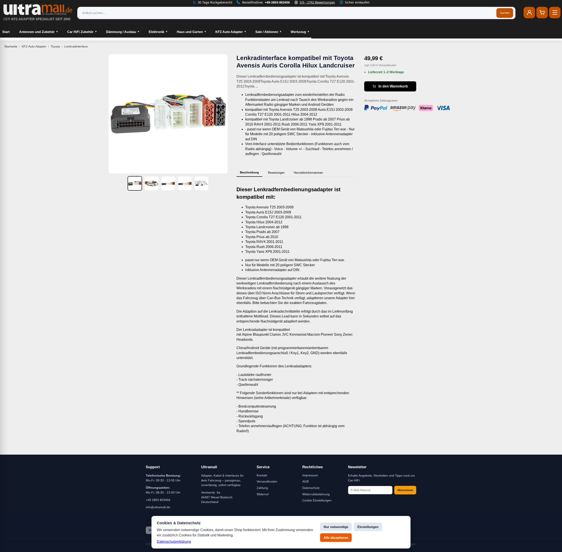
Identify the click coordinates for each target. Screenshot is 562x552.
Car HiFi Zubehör (80, 32)
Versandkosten (267, 481)
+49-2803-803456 (277, 2)
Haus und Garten (190, 32)
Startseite (10, 46)
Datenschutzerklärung (174, 541)
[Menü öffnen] (554, 12)
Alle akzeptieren (336, 537)
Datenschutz (311, 488)
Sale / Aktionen (266, 32)
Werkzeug (298, 32)
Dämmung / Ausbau (121, 32)
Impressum (310, 475)
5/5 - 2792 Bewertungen (317, 2)
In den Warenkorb (393, 86)
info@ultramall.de (158, 507)
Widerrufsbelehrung (316, 494)
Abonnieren (405, 490)
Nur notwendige (336, 527)
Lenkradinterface (76, 46)
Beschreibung (249, 172)
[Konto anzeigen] (529, 12)
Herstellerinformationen (308, 172)
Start (6, 32)
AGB (305, 481)
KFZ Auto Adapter (229, 32)
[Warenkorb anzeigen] (542, 12)
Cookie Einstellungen (316, 500)
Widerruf (262, 494)
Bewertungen (276, 172)
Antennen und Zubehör (37, 32)
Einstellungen (367, 527)
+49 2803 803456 (158, 500)
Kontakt (262, 475)
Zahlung (262, 488)
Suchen (505, 13)
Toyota (55, 46)
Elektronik (156, 32)
